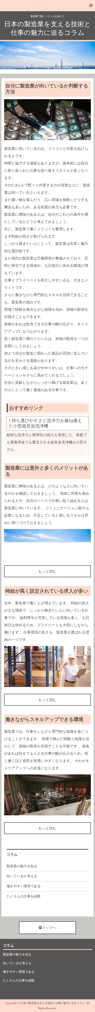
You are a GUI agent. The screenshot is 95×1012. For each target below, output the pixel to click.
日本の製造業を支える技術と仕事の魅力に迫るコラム (47, 28)
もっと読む (47, 571)
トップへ (49, 928)
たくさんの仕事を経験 (24, 896)
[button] (47, 5)
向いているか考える (22, 876)
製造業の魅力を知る (22, 866)
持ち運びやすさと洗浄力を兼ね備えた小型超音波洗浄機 (45, 423)
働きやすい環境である (24, 886)
